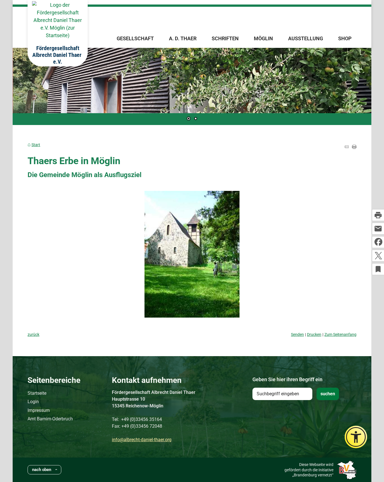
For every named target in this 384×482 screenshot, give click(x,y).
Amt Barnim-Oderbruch (50, 418)
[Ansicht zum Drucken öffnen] (354, 147)
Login (33, 401)
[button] (35, 86)
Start (35, 144)
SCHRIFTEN (225, 38)
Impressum (39, 410)
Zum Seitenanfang (340, 334)
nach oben (41, 469)
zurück (33, 334)
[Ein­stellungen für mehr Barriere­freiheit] (356, 437)
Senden (297, 334)
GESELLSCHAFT (135, 38)
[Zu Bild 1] (189, 119)
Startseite (37, 393)
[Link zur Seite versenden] (346, 147)
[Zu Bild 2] (196, 119)
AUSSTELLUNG (305, 38)
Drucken (314, 334)
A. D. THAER (182, 38)
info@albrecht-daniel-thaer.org (141, 439)
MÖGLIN (263, 38)
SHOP (345, 38)
